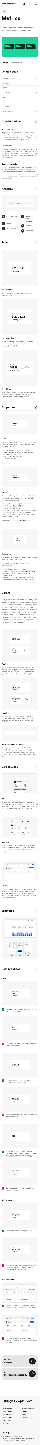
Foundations (7, 1412)
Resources (7, 1420)
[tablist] (20, 63)
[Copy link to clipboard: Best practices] (36, 969)
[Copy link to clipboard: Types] (36, 242)
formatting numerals (22, 520)
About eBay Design (28, 1409)
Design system (8, 1414)
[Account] (24, 4)
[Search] (30, 4)
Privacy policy (27, 1417)
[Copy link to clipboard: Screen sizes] (36, 767)
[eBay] (20, 1432)
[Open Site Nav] (36, 4)
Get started (7, 1409)
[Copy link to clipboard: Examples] (36, 911)
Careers (25, 1412)
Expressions (7, 1417)
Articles (6, 1423)
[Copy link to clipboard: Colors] (36, 593)
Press (24, 1414)
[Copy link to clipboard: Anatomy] (36, 189)
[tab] (4, 63)
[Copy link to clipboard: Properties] (36, 407)
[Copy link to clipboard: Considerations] (36, 122)
